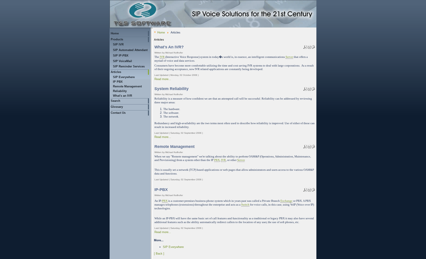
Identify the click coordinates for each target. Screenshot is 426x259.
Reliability (120, 91)
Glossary (117, 106)
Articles (116, 72)
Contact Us (118, 112)
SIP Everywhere (124, 77)
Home (115, 33)
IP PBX (118, 81)
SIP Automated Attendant (130, 50)
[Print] (309, 46)
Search (115, 100)
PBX (217, 160)
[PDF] (305, 46)
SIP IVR (118, 44)
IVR (162, 57)
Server (289, 57)
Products (117, 39)
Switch (245, 204)
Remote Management (127, 86)
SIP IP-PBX (120, 55)
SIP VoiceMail (122, 61)
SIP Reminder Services (129, 66)
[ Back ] (159, 253)
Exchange (286, 200)
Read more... (162, 79)
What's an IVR (122, 95)
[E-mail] (313, 46)
